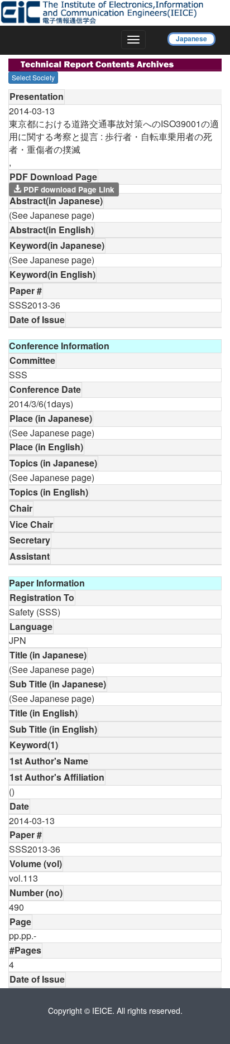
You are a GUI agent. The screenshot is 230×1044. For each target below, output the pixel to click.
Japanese (191, 38)
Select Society (33, 77)
